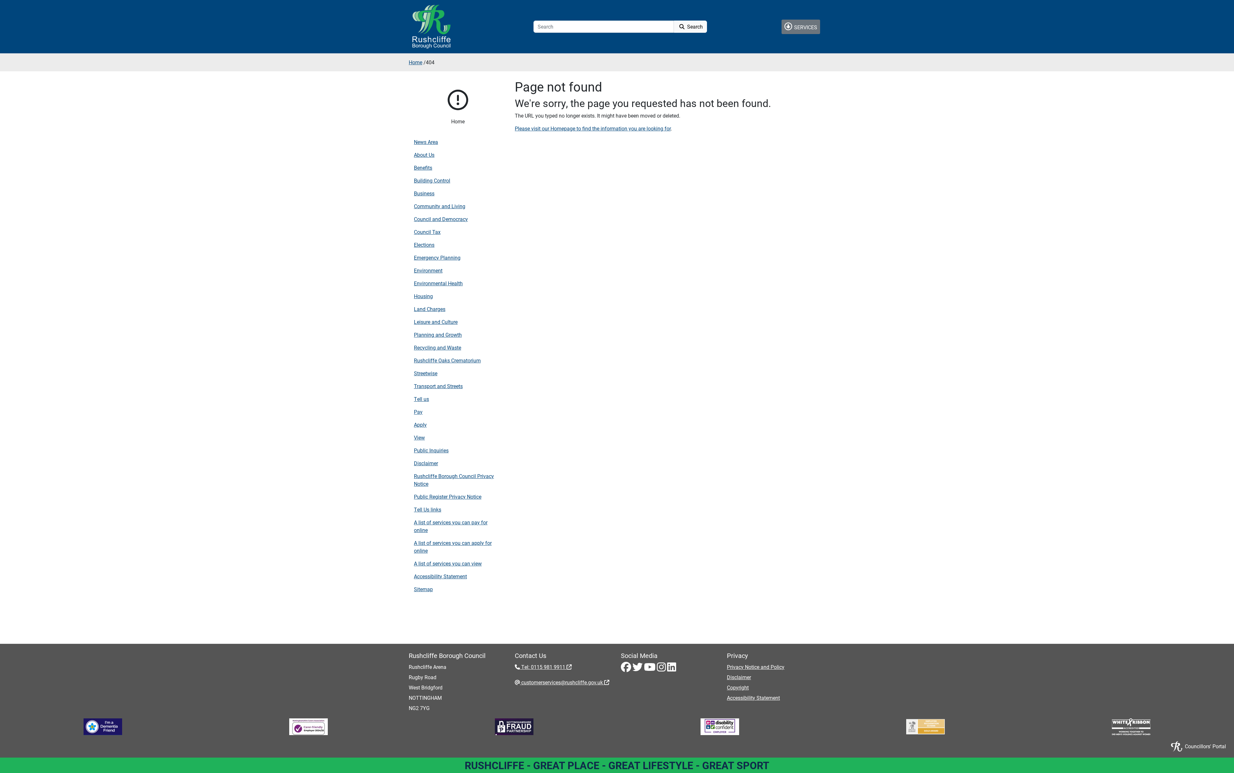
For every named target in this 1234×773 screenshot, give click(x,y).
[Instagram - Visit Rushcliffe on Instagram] (662, 668)
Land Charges (429, 309)
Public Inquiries (431, 450)
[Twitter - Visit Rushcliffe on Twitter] (638, 668)
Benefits (423, 167)
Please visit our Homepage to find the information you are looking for (593, 128)
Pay (418, 411)
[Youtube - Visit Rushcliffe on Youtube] (650, 668)
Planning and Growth (438, 334)
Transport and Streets (438, 386)
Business (424, 193)
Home (415, 62)
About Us (424, 154)
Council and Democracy (441, 219)
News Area (426, 141)
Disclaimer (426, 463)
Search (694, 26)
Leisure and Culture (436, 321)
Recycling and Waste (437, 347)
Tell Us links (427, 509)
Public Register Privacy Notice (447, 496)
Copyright (738, 687)
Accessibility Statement (440, 576)
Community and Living (439, 206)
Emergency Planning (437, 257)
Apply (420, 424)
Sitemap (423, 589)
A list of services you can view (448, 563)
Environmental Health (438, 283)
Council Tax (427, 231)
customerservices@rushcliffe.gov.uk (562, 682)
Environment (428, 270)
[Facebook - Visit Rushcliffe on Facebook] (626, 668)
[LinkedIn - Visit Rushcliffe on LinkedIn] (671, 668)
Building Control (432, 180)
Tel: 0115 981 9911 (543, 666)
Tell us (421, 398)
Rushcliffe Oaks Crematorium (447, 360)
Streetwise (425, 373)
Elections (424, 244)
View (419, 437)
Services (805, 27)
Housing (423, 296)
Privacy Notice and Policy (755, 666)
